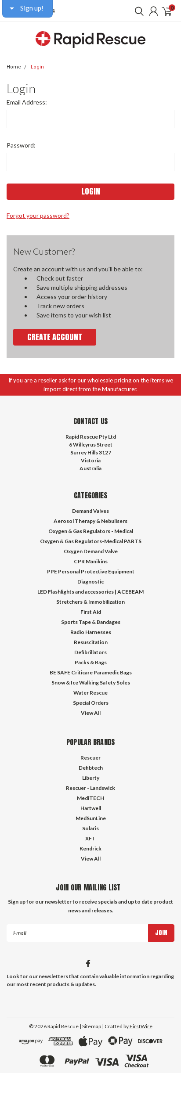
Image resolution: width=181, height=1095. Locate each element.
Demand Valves (90, 511)
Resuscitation (91, 642)
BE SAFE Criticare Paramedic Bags (91, 672)
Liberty (90, 777)
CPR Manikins (91, 561)
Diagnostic (90, 581)
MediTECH (90, 798)
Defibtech (91, 767)
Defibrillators (90, 652)
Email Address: (27, 102)
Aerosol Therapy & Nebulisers (90, 521)
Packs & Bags (91, 662)
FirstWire (140, 1026)
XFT (90, 838)
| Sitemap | (92, 1026)
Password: (21, 145)
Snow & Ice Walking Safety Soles (90, 682)
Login (37, 67)
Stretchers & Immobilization (90, 601)
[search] (137, 11)
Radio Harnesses (90, 632)
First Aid (90, 612)
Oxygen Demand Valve (91, 551)
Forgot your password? (38, 215)
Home (14, 67)
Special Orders (91, 702)
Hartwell (90, 808)
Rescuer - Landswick (90, 788)
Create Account (54, 337)
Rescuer (90, 757)
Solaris (90, 828)
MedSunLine (91, 818)
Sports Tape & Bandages (90, 622)
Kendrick (90, 848)
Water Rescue (90, 692)
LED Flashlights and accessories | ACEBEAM (90, 591)
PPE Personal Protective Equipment (90, 571)
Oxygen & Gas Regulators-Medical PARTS (90, 541)
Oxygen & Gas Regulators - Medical (90, 531)
